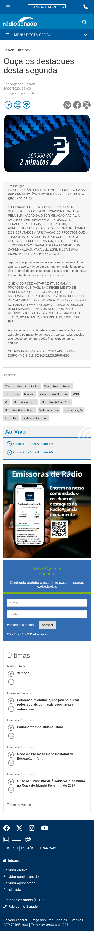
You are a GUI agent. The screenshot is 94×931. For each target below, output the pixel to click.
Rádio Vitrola (16, 666)
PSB (76, 394)
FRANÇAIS (48, 848)
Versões (23, 673)
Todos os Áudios (19, 804)
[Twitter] (19, 828)
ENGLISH (10, 848)
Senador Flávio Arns (56, 402)
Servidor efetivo (15, 870)
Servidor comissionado (21, 876)
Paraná (29, 394)
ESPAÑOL (28, 848)
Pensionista (12, 889)
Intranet (13, 860)
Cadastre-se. (40, 634)
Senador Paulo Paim (19, 410)
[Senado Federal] (47, 7)
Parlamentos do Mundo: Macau (41, 727)
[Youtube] (43, 828)
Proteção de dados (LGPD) (24, 900)
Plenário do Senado (53, 394)
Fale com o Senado (23, 906)
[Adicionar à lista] (17, 105)
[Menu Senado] (8, 6)
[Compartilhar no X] (87, 105)
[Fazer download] (26, 105)
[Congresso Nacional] (16, 839)
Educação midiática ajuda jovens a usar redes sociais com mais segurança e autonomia (48, 704)
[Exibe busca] (84, 22)
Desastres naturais (57, 386)
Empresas (12, 394)
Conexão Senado (19, 693)
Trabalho (11, 418)
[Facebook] (8, 828)
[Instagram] (32, 828)
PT (7, 402)
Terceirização (73, 410)
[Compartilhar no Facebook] (77, 105)
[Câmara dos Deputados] (6, 839)
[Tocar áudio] (8, 105)
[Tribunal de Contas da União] (27, 839)
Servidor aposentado (19, 883)
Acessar (47, 625)
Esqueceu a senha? (21, 625)
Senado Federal (25, 402)
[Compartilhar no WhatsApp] (67, 105)
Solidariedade (49, 410)
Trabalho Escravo (35, 418)
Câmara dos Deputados (22, 386)
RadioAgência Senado (19, 84)
